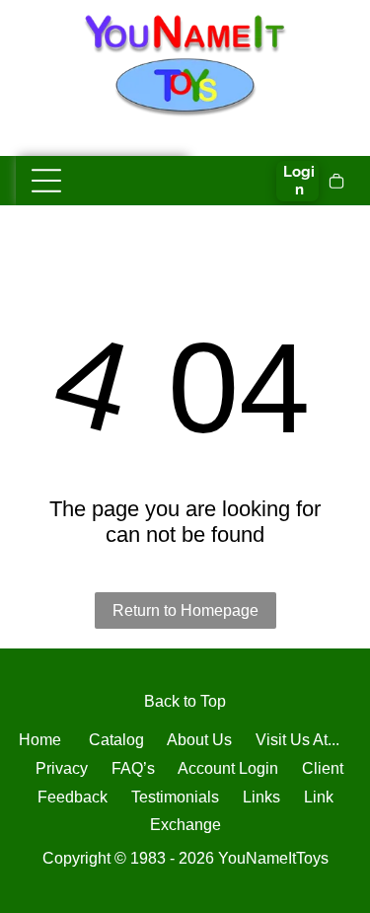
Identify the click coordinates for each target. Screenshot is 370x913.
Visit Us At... (297, 739)
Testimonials (175, 797)
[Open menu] (46, 180)
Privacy (62, 768)
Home (40, 739)
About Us (199, 739)
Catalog (116, 739)
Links (261, 797)
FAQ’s (133, 768)
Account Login (228, 768)
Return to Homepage (185, 610)
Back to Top (185, 701)
